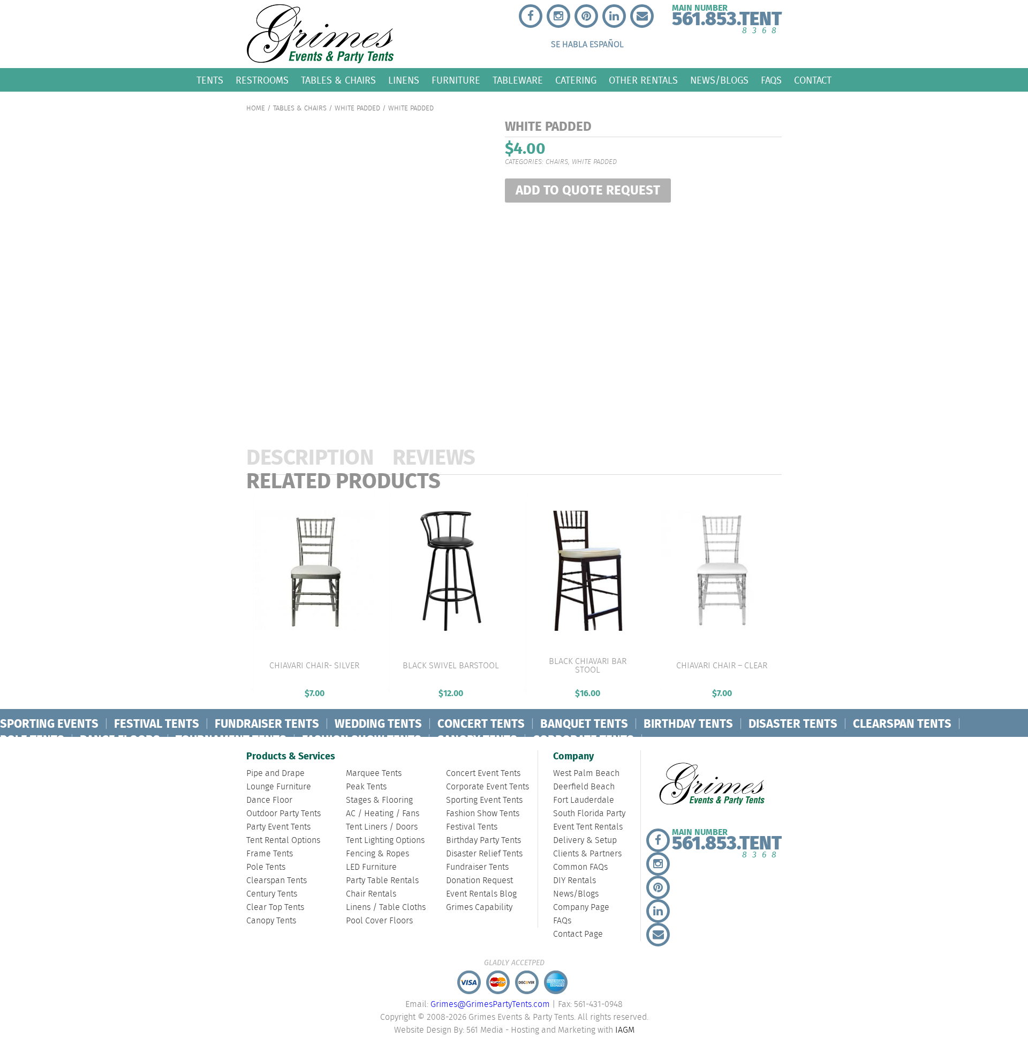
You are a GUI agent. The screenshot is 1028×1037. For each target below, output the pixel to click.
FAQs (771, 80)
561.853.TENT (727, 17)
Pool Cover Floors (379, 921)
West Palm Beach (586, 773)
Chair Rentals (371, 894)
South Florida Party (589, 813)
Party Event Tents (278, 827)
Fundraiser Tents (477, 867)
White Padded (357, 108)
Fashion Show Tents (482, 813)
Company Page (581, 907)
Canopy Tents (271, 921)
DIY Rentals (574, 880)
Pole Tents (265, 867)
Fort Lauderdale (583, 800)
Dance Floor (269, 800)
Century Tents (271, 894)
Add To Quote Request (588, 191)
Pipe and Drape (275, 773)
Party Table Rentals (382, 880)
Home (255, 108)
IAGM (624, 1030)
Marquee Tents (374, 773)
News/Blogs (719, 80)
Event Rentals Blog (481, 894)
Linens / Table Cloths (386, 907)
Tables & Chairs (338, 80)
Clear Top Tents (275, 907)
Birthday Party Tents (483, 840)
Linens (403, 80)
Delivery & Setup (585, 840)
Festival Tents (471, 827)
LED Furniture (371, 867)
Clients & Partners (587, 854)
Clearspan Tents (276, 880)
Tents (209, 80)
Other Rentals (643, 80)
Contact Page (578, 934)
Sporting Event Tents (484, 800)
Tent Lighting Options (385, 840)
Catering (575, 80)
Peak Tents (366, 787)
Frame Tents (269, 854)
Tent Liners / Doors (382, 827)
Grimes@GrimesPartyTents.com (490, 1004)
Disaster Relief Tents (484, 854)
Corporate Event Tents (487, 787)
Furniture (456, 80)
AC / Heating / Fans (382, 813)
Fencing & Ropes (377, 854)
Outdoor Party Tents (283, 813)
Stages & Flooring (379, 800)
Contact (813, 80)
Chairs (557, 162)
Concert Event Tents (483, 773)
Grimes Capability (479, 907)
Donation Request (479, 880)
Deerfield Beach (584, 787)
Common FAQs (580, 867)
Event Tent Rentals (588, 827)
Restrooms (262, 80)
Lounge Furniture (278, 787)
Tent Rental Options (283, 840)
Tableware (518, 80)
